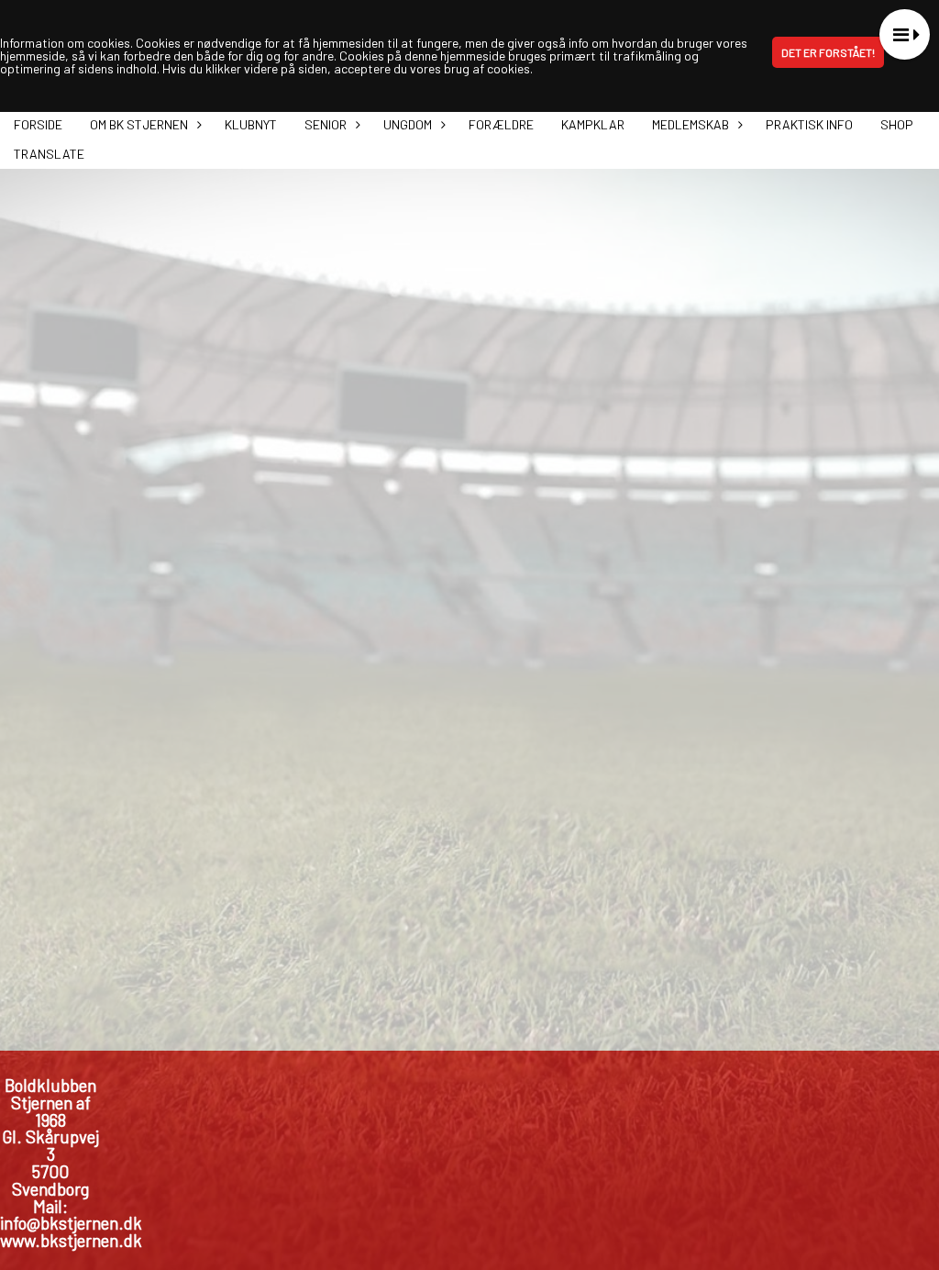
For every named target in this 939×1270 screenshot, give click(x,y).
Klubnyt (251, 124)
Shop (896, 124)
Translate (49, 154)
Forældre (501, 124)
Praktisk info (809, 124)
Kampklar (592, 124)
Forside (38, 124)
